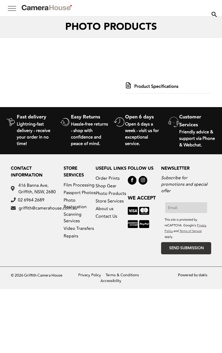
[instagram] (143, 181)
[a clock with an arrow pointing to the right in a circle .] (119, 130)
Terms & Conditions (122, 275)
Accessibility (110, 281)
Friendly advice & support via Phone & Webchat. (197, 138)
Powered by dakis (192, 274)
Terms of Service (190, 231)
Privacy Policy (89, 275)
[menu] (12, 8)
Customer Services (190, 121)
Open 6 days (139, 117)
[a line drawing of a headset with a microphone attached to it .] (173, 130)
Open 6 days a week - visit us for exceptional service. (142, 134)
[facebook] (132, 181)
